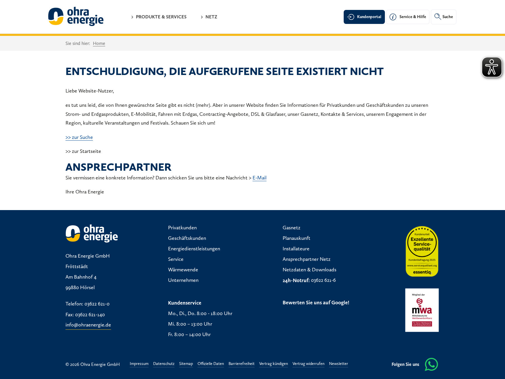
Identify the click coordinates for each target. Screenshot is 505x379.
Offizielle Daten (211, 364)
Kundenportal (369, 16)
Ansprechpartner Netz (307, 259)
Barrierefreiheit (242, 364)
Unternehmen (183, 280)
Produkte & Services (161, 17)
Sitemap (186, 364)
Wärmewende (183, 270)
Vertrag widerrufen (308, 364)
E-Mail (259, 177)
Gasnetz (291, 228)
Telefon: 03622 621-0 (87, 304)
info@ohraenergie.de (88, 325)
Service (176, 259)
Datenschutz (163, 364)
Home (99, 43)
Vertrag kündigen (273, 364)
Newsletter (338, 364)
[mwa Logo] (422, 310)
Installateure (296, 249)
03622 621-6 (323, 280)
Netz (211, 17)
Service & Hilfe (412, 16)
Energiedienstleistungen (194, 249)
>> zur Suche (79, 137)
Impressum (139, 364)
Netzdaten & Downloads (309, 270)
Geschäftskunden (187, 238)
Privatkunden (182, 228)
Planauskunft (296, 238)
